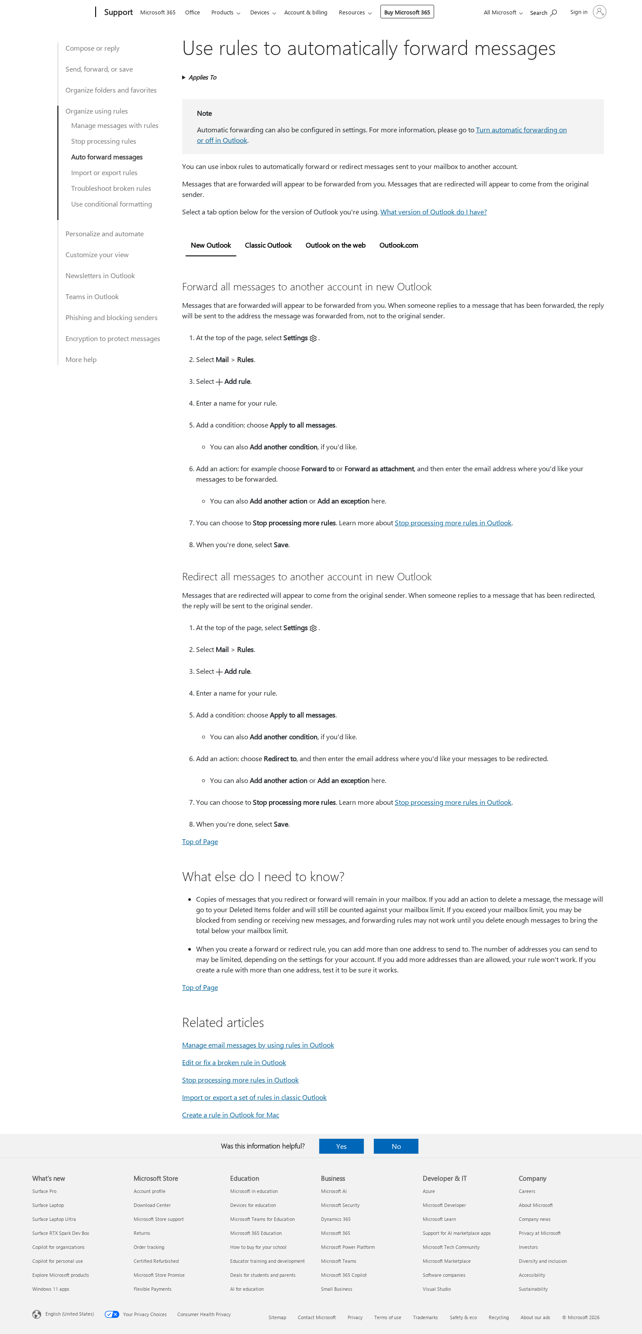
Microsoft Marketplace (447, 1261)
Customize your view (97, 254)
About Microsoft (536, 1205)
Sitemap (277, 1317)
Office (192, 12)
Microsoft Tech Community (451, 1247)
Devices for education (253, 1205)
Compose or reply (93, 47)
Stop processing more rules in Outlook (453, 522)
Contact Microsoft (317, 1317)
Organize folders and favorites (111, 89)
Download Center (152, 1205)
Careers (527, 1191)
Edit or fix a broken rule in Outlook (234, 1062)
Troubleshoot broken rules (111, 188)
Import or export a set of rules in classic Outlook (254, 1097)
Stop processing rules (103, 140)
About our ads (535, 1317)
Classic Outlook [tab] (268, 244)
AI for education (247, 1289)
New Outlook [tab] (211, 244)
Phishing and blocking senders (112, 317)
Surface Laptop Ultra (54, 1219)
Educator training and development (267, 1261)
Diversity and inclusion (543, 1261)
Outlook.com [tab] (399, 244)
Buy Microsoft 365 (407, 12)
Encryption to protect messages (113, 338)
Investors (528, 1247)
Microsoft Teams (338, 1261)
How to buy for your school (258, 1247)
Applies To (202, 77)
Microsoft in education (254, 1191)
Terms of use (387, 1317)
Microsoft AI (334, 1191)
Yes (341, 1146)
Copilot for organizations (58, 1247)
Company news (535, 1219)
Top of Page (200, 841)
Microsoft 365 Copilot (344, 1275)
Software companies (444, 1275)
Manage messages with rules (115, 125)
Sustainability (533, 1289)
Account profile (150, 1191)
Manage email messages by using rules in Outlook (258, 1044)
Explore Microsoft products (60, 1275)
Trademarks (425, 1317)
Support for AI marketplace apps (457, 1233)
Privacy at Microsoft (540, 1233)
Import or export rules (104, 172)
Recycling (499, 1317)
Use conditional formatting (111, 203)
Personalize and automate (105, 233)
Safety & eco (463, 1317)
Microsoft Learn (439, 1219)
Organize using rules (97, 110)
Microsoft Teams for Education (262, 1219)
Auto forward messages (107, 156)
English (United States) (69, 1313)
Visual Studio (437, 1289)
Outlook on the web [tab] (336, 244)
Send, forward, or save (99, 68)
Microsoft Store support (159, 1219)
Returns (142, 1233)
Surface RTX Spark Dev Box (60, 1233)
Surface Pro (44, 1191)
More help (81, 359)
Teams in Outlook (92, 296)
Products (222, 12)
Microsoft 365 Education (256, 1233)
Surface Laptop (48, 1205)
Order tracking (149, 1247)
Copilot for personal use (57, 1261)
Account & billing (306, 12)
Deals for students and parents (263, 1275)
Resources (352, 12)
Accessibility (532, 1275)
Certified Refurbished (156, 1261)
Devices (259, 12)
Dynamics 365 (336, 1219)
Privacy (355, 1317)
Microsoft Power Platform (348, 1247)
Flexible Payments (153, 1289)
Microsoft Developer (444, 1205)
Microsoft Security (340, 1205)
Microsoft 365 (158, 12)
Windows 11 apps (50, 1289)
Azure (429, 1191)
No (396, 1146)
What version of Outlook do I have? (433, 211)
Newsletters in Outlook (100, 275)
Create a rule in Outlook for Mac (230, 1114)
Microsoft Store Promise (159, 1275)
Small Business (336, 1289)
